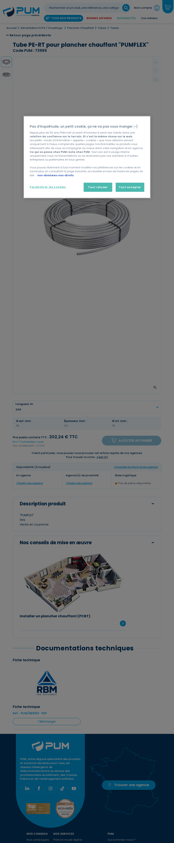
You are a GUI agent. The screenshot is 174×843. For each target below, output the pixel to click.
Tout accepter (130, 187)
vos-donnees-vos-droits (55, 175)
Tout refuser (98, 187)
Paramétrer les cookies (48, 187)
